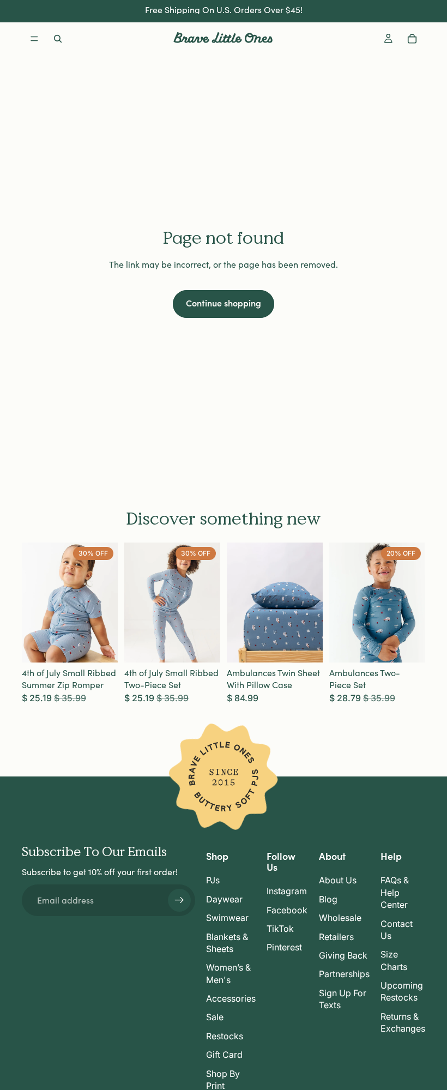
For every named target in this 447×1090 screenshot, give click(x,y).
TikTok (280, 928)
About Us (338, 880)
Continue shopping (223, 303)
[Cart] (412, 39)
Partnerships (344, 973)
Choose (110, 646)
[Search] (58, 39)
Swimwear (227, 917)
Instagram (287, 891)
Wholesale (340, 917)
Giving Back (343, 955)
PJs (213, 880)
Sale (215, 1017)
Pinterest (284, 947)
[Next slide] (106, 603)
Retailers (336, 936)
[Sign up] (179, 900)
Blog (328, 899)
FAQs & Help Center (394, 892)
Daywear (224, 899)
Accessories (231, 998)
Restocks (224, 1036)
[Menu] (34, 38)
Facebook (287, 910)
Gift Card (224, 1054)
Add (315, 646)
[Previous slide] (34, 603)
